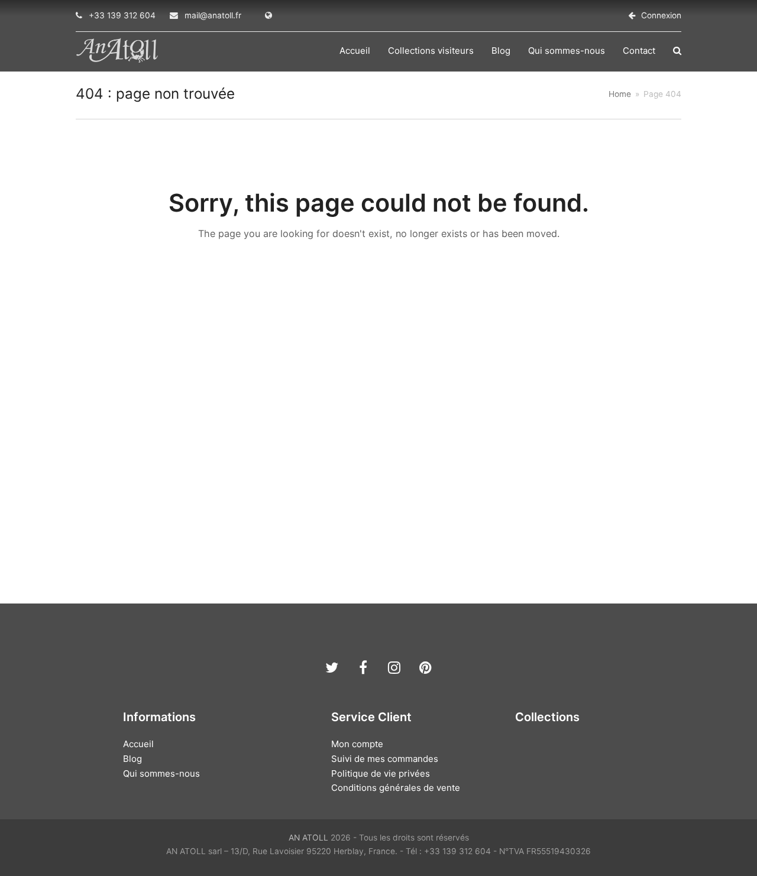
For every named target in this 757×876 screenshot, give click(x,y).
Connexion (661, 15)
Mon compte (357, 744)
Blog (132, 758)
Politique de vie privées (380, 773)
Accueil (138, 744)
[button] (677, 51)
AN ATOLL (308, 837)
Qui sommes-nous (161, 773)
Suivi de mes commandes (384, 758)
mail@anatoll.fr (213, 15)
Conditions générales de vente (395, 787)
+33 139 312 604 (122, 15)
